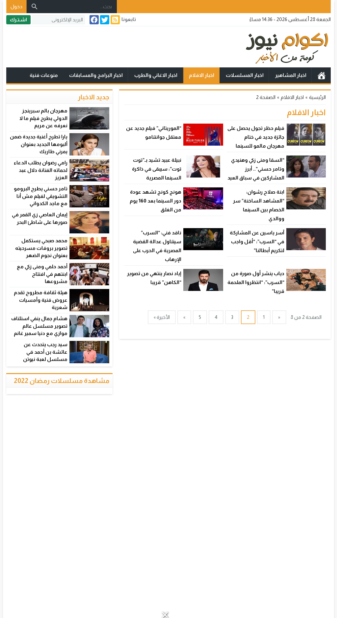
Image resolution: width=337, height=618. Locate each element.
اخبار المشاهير (290, 75)
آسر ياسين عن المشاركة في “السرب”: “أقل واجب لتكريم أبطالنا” (257, 241)
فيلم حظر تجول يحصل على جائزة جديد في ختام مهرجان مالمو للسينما (255, 137)
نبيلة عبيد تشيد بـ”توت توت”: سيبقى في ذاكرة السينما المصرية (156, 168)
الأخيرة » (162, 317)
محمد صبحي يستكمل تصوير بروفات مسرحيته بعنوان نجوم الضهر (41, 248)
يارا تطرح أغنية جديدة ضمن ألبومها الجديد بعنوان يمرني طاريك (38, 144)
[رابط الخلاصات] (114, 19)
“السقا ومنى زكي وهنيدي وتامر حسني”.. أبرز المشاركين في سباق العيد (255, 168)
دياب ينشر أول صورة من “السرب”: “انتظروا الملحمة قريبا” (255, 282)
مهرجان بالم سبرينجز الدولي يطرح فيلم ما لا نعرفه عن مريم (43, 118)
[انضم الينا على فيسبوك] (93, 19)
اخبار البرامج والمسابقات (96, 75)
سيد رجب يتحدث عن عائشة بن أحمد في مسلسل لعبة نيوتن (45, 352)
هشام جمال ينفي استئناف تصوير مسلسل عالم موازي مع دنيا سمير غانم (39, 326)
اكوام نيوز (321, 75)
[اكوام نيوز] (168, 47)
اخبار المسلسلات (245, 75)
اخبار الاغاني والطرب (155, 75)
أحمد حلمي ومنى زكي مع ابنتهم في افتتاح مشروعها (42, 274)
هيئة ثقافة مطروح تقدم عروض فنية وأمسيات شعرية (40, 300)
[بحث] (34, 7)
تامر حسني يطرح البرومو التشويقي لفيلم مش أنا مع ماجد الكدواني (40, 196)
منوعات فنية (44, 75)
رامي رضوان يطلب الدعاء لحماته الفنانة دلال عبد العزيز (40, 170)
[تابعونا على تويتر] (104, 19)
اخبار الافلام (201, 75)
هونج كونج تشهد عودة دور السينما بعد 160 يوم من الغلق (155, 200)
